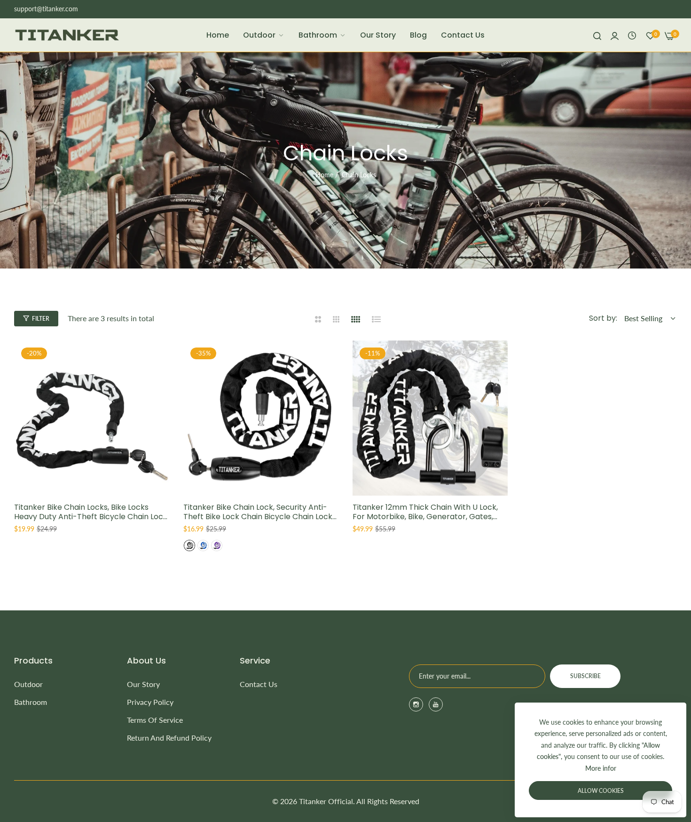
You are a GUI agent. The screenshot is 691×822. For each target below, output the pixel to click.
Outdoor (28, 684)
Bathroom (30, 701)
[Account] (615, 35)
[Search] (597, 35)
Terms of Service (155, 719)
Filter (40, 318)
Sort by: (603, 318)
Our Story (143, 684)
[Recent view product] (632, 35)
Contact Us (258, 684)
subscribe (585, 676)
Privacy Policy (150, 701)
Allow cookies (601, 790)
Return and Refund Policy (169, 737)
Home (324, 175)
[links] (417, 704)
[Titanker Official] (67, 35)
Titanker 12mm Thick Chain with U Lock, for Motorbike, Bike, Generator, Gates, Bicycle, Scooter (425, 512)
